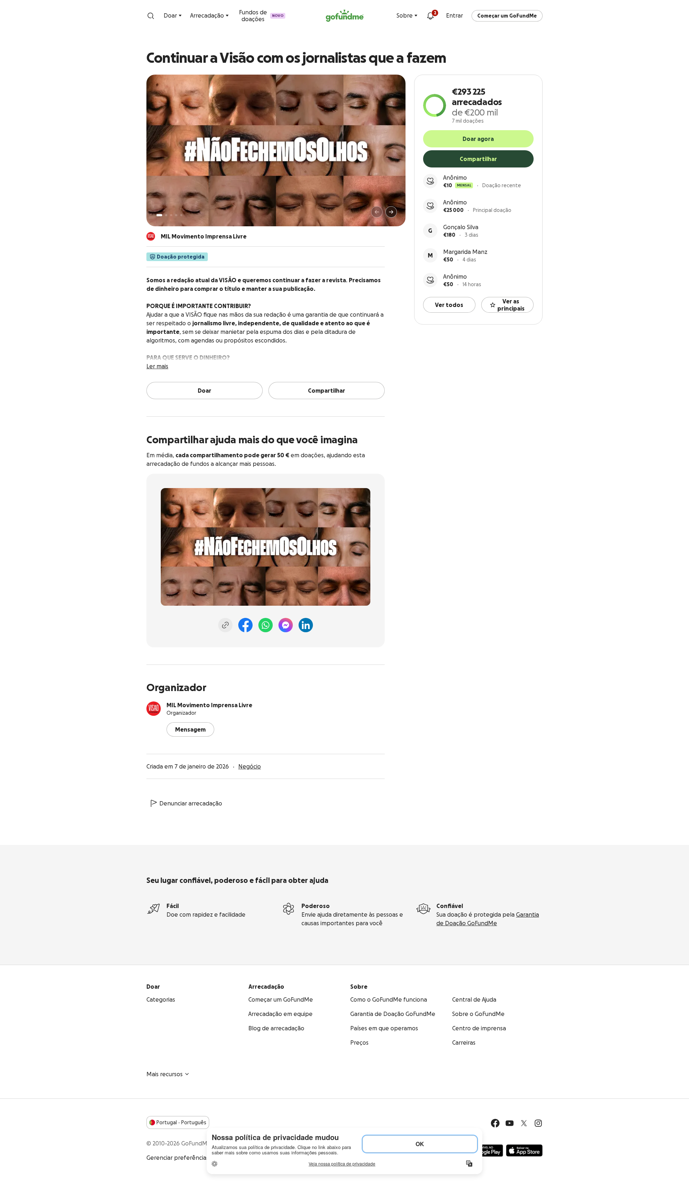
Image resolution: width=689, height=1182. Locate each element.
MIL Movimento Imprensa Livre (209, 705)
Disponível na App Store (524, 1150)
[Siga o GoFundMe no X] (524, 1123)
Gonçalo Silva (460, 227)
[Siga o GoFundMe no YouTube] (509, 1123)
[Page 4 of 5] (176, 215)
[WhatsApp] (265, 625)
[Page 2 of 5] (166, 215)
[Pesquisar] (151, 16)
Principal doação (492, 210)
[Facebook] (245, 625)
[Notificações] (430, 16)
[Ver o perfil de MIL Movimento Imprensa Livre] (153, 708)
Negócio (249, 766)
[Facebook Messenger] (285, 625)
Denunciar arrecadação (190, 803)
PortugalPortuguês (181, 1122)
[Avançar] (391, 212)
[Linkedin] (306, 625)
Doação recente (501, 185)
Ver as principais (511, 305)
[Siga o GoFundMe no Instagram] (538, 1123)
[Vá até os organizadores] (150, 236)
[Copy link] (225, 625)
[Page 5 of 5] (181, 215)
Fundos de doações (261, 15)
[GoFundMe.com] (345, 15)
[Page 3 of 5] (171, 215)
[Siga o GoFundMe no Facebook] (495, 1123)
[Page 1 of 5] (159, 215)
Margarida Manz (465, 252)
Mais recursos (164, 1074)
